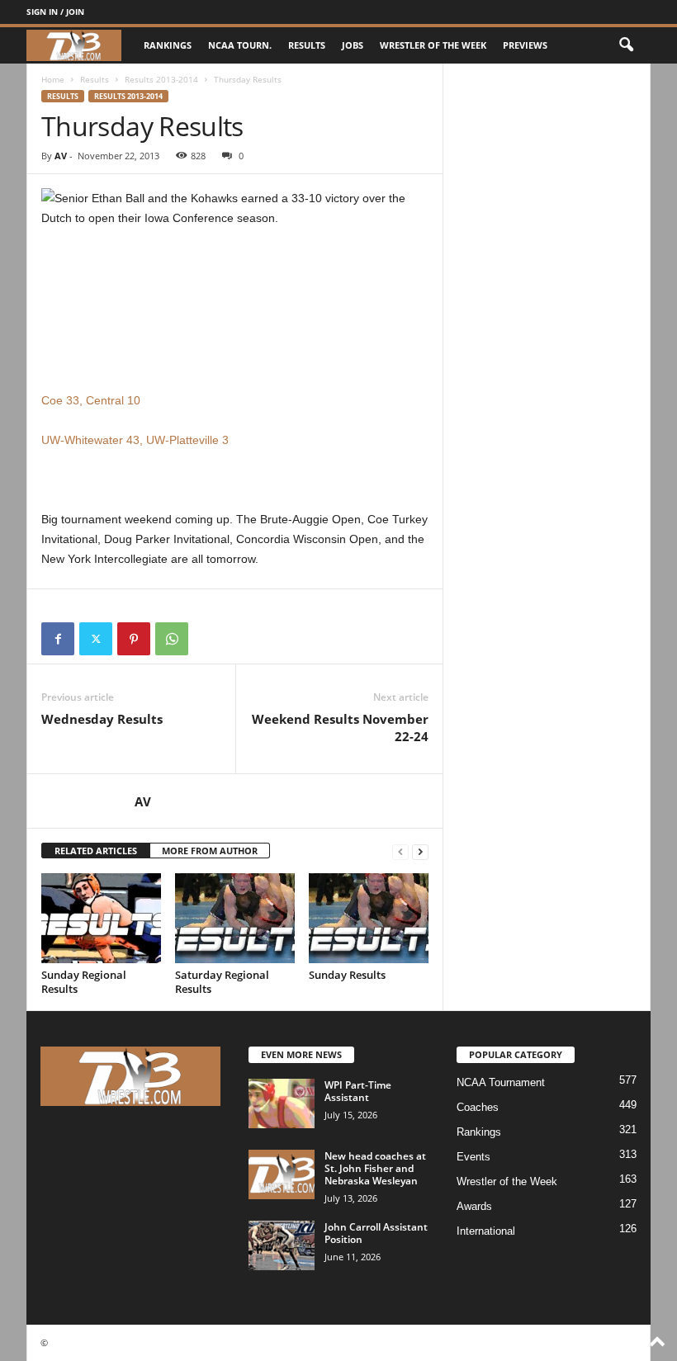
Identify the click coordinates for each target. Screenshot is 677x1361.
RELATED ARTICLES (95, 850)
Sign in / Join (55, 11)
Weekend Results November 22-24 (340, 727)
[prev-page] (400, 851)
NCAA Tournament (501, 1082)
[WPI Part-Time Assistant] (282, 1103)
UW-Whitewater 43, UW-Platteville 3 (135, 440)
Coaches (478, 1107)
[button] (626, 45)
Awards (474, 1206)
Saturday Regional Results (222, 981)
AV (60, 155)
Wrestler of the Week (433, 45)
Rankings (168, 45)
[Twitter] (95, 638)
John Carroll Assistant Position (376, 1233)
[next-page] (420, 851)
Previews (525, 45)
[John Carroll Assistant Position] (282, 1245)
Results (306, 45)
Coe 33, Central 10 (90, 400)
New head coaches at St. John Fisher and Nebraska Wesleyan (375, 1168)
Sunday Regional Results (83, 981)
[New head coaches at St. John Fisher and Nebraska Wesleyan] (282, 1174)
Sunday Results (347, 974)
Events (473, 1157)
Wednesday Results (102, 719)
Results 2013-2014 (161, 79)
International (486, 1231)
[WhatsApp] (171, 638)
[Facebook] (57, 638)
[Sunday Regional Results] (101, 917)
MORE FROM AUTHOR (210, 850)
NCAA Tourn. (240, 45)
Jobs (352, 45)
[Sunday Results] (368, 917)
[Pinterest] (133, 638)
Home (52, 79)
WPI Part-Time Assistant (357, 1091)
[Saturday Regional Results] (235, 917)
